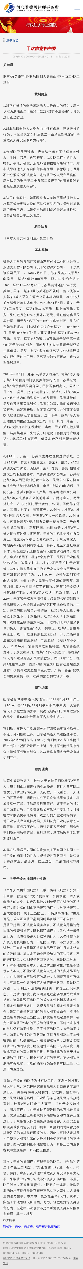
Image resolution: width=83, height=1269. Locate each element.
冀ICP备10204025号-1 (16, 1258)
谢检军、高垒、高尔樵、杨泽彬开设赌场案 (31, 1226)
